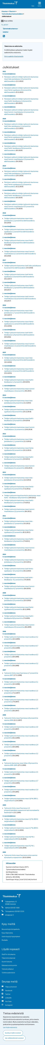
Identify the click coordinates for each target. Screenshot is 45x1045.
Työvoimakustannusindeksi (12, 14)
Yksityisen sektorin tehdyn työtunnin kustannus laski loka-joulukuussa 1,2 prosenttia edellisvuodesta (21, 126)
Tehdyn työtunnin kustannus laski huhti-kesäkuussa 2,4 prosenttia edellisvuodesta (19, 334)
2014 (4, 395)
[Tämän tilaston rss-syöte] (4, 37)
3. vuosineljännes (9, 85)
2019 (4, 166)
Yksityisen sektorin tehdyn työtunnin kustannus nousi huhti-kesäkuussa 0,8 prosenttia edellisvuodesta (21, 148)
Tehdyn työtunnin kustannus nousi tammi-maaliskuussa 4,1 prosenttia (19, 467)
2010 (4, 554)
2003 (4, 852)
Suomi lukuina (7, 962)
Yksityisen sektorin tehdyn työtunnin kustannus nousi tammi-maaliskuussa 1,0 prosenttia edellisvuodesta (21, 159)
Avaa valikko (8, 21)
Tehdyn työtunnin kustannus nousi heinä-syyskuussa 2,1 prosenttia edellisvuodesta (19, 322)
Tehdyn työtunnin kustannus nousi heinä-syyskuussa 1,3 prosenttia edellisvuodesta (19, 230)
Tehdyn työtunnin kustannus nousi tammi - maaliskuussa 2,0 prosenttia (19, 510)
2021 (4, 71)
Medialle (5, 940)
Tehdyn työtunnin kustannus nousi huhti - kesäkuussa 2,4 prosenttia (19, 540)
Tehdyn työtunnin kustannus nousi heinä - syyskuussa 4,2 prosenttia (19, 487)
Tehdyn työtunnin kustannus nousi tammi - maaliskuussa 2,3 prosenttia (19, 549)
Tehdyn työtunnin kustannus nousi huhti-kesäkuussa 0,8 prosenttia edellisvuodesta (19, 241)
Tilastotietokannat (8, 958)
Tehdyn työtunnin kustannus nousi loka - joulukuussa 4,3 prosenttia (18, 479)
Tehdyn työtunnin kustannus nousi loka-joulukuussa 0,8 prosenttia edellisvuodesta (19, 359)
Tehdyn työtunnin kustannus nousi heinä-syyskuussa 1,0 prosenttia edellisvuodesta (19, 370)
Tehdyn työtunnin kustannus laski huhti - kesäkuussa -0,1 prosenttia (18, 578)
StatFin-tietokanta (8, 954)
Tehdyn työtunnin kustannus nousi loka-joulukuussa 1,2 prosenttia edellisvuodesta (19, 219)
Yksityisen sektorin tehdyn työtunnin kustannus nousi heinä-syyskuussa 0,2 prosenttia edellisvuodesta (21, 184)
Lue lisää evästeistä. (10, 1027)
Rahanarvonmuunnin (9, 965)
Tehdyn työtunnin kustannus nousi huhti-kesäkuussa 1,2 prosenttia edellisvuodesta (19, 286)
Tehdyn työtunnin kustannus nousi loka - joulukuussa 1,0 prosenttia (18, 561)
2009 (4, 593)
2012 (4, 472)
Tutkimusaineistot (8, 973)
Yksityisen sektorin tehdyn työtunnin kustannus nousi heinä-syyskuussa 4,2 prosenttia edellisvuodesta (21, 90)
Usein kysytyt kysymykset (11, 936)
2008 (4, 631)
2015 (4, 352)
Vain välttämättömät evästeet (14, 1038)
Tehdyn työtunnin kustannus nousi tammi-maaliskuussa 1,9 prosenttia (19, 390)
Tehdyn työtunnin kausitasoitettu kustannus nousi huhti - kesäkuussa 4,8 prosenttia (22, 496)
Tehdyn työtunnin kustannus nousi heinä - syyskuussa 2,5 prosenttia (19, 531)
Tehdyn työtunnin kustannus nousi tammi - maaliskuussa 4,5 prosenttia (19, 626)
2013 (4, 434)
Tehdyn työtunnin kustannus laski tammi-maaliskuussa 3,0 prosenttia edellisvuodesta (20, 297)
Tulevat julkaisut (8, 969)
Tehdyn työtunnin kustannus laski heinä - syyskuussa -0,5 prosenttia (19, 570)
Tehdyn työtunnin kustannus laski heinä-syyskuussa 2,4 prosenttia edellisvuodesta (19, 275)
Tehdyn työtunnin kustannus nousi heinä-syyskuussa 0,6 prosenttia (19, 449)
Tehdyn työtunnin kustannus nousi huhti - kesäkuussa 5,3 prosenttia (19, 501)
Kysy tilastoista (7, 933)
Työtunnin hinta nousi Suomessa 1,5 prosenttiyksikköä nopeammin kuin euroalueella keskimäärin (21, 810)
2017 (4, 260)
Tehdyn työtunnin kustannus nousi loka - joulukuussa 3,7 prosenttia (18, 522)
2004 (4, 805)
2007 (4, 670)
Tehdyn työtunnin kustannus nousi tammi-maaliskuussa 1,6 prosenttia (19, 428)
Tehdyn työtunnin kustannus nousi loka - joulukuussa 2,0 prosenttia (18, 599)
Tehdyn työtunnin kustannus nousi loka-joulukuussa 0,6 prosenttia (18, 402)
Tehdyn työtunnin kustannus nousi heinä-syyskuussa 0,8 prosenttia (19, 410)
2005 (4, 760)
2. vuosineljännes (9, 96)
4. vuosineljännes (9, 74)
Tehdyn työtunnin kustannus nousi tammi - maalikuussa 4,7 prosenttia (19, 587)
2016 (4, 305)
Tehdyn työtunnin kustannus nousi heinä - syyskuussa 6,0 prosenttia (19, 608)
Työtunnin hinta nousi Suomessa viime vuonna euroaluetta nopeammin (20, 856)
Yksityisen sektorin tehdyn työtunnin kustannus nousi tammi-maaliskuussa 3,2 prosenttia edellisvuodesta (21, 112)
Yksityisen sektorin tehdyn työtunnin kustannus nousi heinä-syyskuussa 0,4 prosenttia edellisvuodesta (21, 137)
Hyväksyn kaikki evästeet (13, 1033)
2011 (4, 516)
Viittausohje (10, 863)
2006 (4, 715)
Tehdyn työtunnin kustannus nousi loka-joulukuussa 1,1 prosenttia (18, 440)
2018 (4, 213)
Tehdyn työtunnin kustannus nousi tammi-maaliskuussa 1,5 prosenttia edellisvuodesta (20, 345)
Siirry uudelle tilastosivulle (13, 56)
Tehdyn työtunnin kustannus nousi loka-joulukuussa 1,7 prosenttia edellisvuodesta (19, 311)
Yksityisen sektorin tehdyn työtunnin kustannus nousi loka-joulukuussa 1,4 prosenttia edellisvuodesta (21, 173)
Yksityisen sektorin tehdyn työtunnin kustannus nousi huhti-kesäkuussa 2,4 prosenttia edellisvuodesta (21, 101)
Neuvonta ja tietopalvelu (11, 929)
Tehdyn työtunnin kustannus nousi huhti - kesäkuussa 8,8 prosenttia (19, 617)
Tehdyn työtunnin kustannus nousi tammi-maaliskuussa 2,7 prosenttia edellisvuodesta (20, 252)
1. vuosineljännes (9, 107)
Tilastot (12, 11)
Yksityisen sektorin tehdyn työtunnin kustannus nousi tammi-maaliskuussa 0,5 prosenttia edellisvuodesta (21, 206)
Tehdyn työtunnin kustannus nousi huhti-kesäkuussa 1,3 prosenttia (19, 381)
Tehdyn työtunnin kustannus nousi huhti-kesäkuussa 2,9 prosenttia (19, 419)
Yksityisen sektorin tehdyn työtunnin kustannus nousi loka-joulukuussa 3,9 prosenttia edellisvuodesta (21, 79)
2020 (4, 118)
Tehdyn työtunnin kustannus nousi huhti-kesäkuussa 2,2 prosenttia (19, 458)
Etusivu (4, 11)
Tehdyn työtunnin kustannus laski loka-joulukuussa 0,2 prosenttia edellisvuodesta (22, 266)
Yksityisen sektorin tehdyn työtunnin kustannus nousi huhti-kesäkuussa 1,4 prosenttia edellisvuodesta (21, 195)
